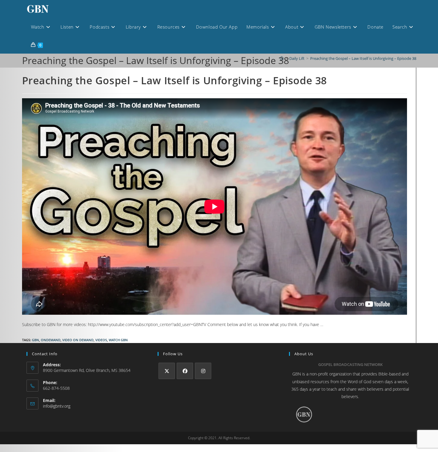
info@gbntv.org (56, 406)
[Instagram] (203, 371)
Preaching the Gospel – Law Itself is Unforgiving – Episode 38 (363, 58)
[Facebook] (185, 371)
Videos (101, 340)
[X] (167, 371)
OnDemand (50, 340)
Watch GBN (118, 340)
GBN (35, 340)
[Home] (282, 58)
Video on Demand (78, 340)
